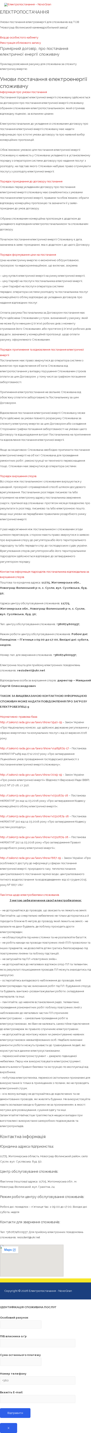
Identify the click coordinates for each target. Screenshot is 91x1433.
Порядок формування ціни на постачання (28, 254)
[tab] (45, 92)
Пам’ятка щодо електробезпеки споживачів (29, 894)
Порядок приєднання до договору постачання (31, 181)
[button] (19, 37)
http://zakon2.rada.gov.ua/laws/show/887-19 (30, 858)
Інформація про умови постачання (23, 92)
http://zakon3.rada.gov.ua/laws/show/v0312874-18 (34, 837)
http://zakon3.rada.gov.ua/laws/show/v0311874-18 (34, 795)
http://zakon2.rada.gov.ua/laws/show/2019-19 (31, 774)
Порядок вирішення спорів (18, 476)
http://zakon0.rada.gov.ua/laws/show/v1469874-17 (34, 748)
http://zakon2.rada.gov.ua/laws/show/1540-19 (31, 722)
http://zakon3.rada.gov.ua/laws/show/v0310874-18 (34, 816)
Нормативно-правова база (18, 716)
